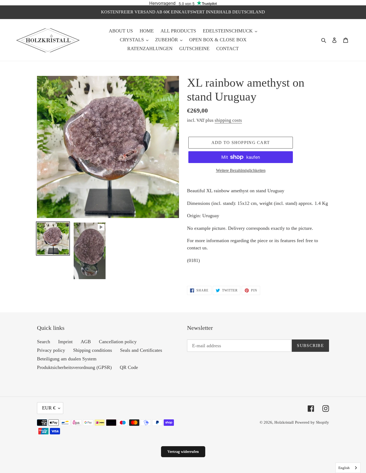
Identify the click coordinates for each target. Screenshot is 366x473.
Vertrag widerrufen (183, 452)
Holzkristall (284, 422)
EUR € (48, 408)
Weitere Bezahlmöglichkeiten (241, 170)
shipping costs (228, 120)
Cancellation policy (118, 341)
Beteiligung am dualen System (66, 358)
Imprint (65, 341)
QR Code (129, 367)
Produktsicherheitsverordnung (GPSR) (74, 367)
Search (43, 341)
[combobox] (348, 468)
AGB (86, 341)
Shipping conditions (92, 350)
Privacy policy (51, 350)
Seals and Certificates (141, 350)
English (344, 468)
